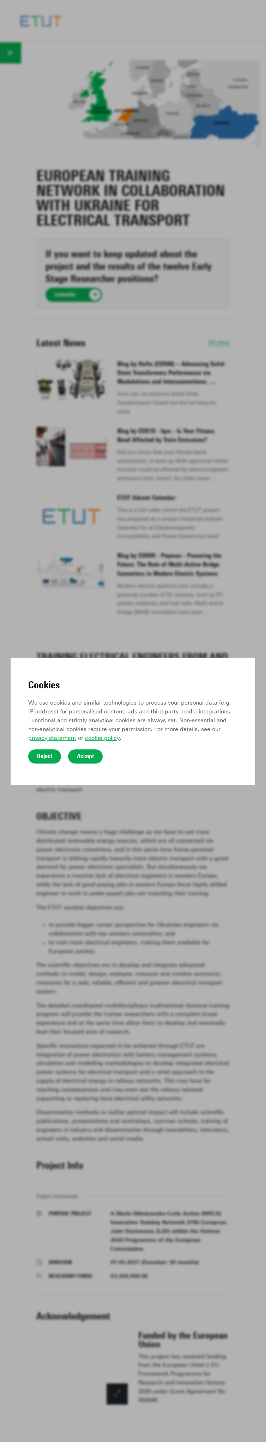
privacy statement (52, 738)
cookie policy (102, 738)
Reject (44, 756)
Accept (85, 756)
